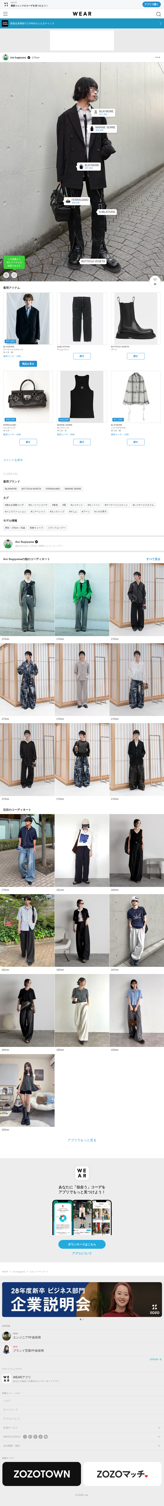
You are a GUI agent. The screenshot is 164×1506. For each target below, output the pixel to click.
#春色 (55, 505)
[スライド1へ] (80, 1319)
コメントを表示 (13, 459)
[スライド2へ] (83, 1319)
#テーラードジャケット (116, 505)
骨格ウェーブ (36, 528)
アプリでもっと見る (82, 1140)
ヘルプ (6, 1400)
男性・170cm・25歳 (15, 528)
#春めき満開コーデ (14, 505)
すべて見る (153, 559)
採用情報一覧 (156, 1359)
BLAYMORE (11, 489)
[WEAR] (82, 14)
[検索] (159, 14)
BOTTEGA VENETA (31, 489)
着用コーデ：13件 (120, 434)
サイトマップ (10, 1409)
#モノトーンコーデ (38, 505)
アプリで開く (151, 4)
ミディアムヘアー (56, 528)
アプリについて (82, 1253)
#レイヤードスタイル (143, 505)
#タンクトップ (57, 511)
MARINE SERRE (73, 489)
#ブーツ (86, 511)
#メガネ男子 (100, 511)
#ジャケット (77, 505)
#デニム (73, 511)
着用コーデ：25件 (12, 434)
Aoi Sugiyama (19, 1272)
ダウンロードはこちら (82, 1244)
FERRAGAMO (53, 489)
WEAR (5, 1272)
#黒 (64, 505)
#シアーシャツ (38, 511)
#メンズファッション (15, 511)
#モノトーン (94, 505)
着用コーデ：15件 (12, 356)
